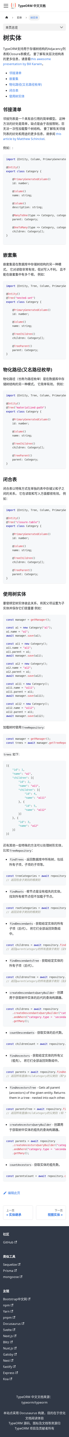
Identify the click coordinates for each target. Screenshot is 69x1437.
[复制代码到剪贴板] (61, 159)
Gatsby (8, 1354)
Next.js (8, 1336)
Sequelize (10, 1264)
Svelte (7, 1330)
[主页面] (6, 18)
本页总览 (12, 27)
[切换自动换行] (54, 159)
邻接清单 (15, 73)
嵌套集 (13, 79)
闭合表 (13, 90)
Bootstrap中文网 (15, 1299)
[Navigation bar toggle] (6, 6)
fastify (7, 1367)
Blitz (6, 1342)
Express (8, 1373)
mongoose (11, 1277)
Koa (6, 1379)
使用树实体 (17, 96)
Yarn (6, 1311)
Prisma (8, 1271)
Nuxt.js (8, 1348)
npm (6, 1305)
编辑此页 (14, 1193)
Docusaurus (12, 1324)
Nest (6, 1360)
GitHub (8, 1242)
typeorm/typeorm (34, 1402)
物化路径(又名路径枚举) (25, 84)
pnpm (7, 1317)
